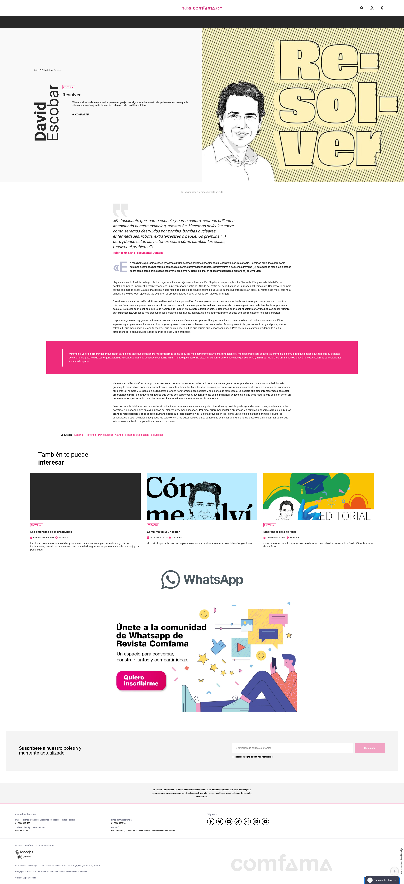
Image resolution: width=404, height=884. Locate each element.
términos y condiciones (263, 757)
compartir (82, 114)
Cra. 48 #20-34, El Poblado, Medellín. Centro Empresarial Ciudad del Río (143, 831)
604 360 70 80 (21, 831)
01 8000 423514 (118, 823)
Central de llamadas (25, 814)
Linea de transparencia (121, 820)
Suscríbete (369, 748)
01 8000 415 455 (22, 823)
